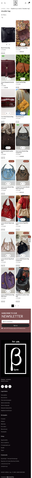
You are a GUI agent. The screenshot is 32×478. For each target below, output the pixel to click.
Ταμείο (2, 450)
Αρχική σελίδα (4, 440)
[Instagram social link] (6, 386)
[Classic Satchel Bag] (23, 68)
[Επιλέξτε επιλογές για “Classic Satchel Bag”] (21, 79)
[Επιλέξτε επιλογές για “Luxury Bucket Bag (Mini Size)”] (21, 219)
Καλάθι (2, 447)
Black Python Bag (5, 47)
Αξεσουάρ (3, 424)
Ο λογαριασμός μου (5, 445)
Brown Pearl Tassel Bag (21, 47)
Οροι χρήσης (4, 395)
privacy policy (13, 328)
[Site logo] (15, 3)
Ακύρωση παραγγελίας (6, 408)
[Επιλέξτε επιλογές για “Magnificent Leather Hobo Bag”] (21, 291)
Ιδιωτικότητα (4, 397)
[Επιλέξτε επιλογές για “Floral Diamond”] (21, 113)
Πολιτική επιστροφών (6, 400)
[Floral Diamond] (23, 102)
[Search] (4, 3)
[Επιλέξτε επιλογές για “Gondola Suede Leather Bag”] (7, 147)
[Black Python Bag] (8, 33)
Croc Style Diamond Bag (7, 116)
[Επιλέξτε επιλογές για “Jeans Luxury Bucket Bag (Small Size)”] (7, 183)
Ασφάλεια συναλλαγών (6, 410)
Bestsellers (3, 426)
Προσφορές (3, 431)
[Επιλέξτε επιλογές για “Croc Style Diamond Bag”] (7, 113)
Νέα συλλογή (4, 429)
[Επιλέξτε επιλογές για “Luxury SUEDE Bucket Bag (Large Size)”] (21, 255)
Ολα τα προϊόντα (5, 442)
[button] (21, 44)
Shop (8, 8)
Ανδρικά (3, 421)
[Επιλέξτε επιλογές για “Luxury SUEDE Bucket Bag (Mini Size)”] (7, 291)
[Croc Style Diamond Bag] (8, 102)
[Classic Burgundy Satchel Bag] (8, 68)
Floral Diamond (20, 116)
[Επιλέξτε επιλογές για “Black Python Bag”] (7, 44)
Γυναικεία (3, 418)
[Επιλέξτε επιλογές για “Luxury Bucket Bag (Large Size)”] (7, 219)
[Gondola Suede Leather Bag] (8, 136)
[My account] (25, 3)
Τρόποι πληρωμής (5, 405)
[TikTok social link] (9, 386)
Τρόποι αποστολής (5, 402)
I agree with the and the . (14, 328)
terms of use (22, 328)
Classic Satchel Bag (20, 82)
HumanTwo (11, 477)
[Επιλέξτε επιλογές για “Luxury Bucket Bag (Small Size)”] (7, 255)
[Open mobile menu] (1, 3)
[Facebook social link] (2, 386)
